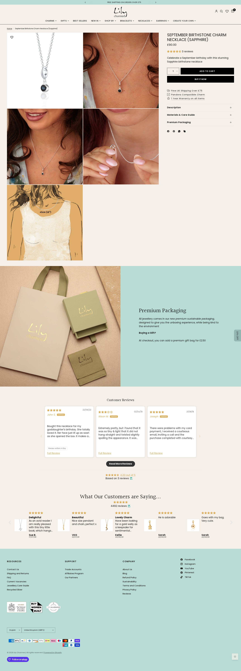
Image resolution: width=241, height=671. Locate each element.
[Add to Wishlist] (12, 37)
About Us (127, 569)
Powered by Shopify (53, 652)
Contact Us (13, 569)
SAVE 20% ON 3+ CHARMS (121, 2)
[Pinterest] (174, 131)
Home (9, 28)
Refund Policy (129, 577)
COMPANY (129, 561)
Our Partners (71, 577)
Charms (49, 20)
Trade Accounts (73, 569)
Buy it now (201, 79)
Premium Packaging (179, 122)
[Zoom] (76, 38)
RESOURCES (14, 561)
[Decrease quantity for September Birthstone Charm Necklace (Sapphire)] (169, 71)
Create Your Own (183, 20)
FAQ (9, 577)
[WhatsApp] (179, 131)
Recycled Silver (14, 589)
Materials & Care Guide (181, 114)
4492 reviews (119, 506)
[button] (174, 51)
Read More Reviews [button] (120, 463)
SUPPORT (71, 561)
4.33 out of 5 (127, 475)
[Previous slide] (41, 436)
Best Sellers (80, 20)
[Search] (221, 11)
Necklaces (144, 20)
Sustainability (129, 581)
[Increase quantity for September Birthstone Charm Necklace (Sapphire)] (177, 71)
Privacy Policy (129, 589)
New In (94, 20)
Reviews (127, 593)
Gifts (64, 20)
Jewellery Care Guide (18, 585)
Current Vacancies (16, 581)
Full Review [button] (53, 453)
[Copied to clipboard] (185, 131)
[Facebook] (168, 131)
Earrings (161, 20)
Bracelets (126, 20)
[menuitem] (51, 21)
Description (174, 107)
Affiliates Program (74, 573)
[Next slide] (199, 436)
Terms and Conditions (134, 585)
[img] (54, 410)
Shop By (109, 20)
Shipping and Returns (18, 573)
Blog (125, 573)
